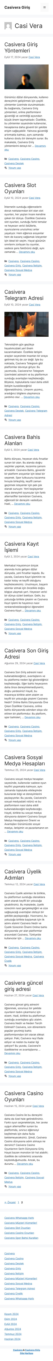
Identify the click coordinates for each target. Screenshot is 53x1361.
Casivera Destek (14, 163)
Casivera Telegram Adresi (23, 295)
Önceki (10, 1202)
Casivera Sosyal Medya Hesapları (24, 760)
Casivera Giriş (17, 7)
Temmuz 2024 (12, 1334)
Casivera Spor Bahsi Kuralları (21, 1237)
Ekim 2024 (10, 1319)
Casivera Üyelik (13, 1293)
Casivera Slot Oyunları (20, 188)
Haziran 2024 (12, 1339)
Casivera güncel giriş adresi (23, 986)
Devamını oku (27, 251)
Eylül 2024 (10, 1324)
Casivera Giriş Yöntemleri (21, 47)
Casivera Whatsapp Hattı (19, 1217)
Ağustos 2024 (12, 1329)
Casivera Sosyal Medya (18, 270)
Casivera (13, 158)
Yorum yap (14, 167)
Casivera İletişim (32, 265)
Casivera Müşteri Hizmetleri (20, 1222)
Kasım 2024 (11, 1314)
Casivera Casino (29, 158)
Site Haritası (26, 1353)
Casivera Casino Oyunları (23, 1096)
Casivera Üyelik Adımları (22, 874)
